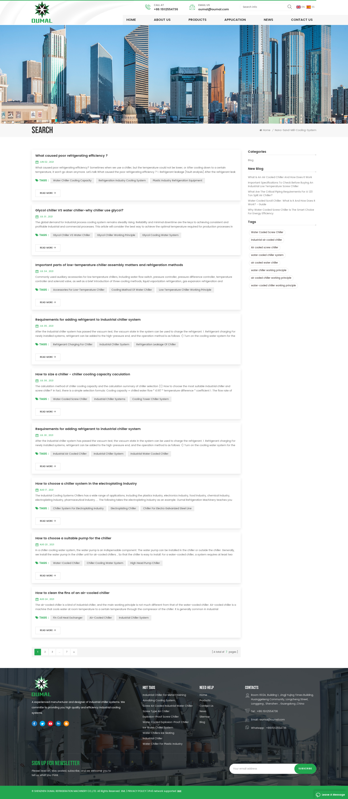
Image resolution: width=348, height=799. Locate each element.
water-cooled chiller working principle (273, 286)
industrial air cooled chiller (266, 240)
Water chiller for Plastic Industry (163, 744)
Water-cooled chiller (66, 563)
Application (235, 19)
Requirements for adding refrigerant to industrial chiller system (88, 319)
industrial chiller (152, 738)
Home (131, 19)
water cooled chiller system (267, 255)
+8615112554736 (276, 728)
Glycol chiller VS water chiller (71, 235)
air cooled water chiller (264, 263)
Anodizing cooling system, (159, 700)
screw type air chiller (156, 711)
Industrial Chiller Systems (109, 399)
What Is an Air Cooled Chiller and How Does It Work (280, 177)
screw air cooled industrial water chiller (168, 706)
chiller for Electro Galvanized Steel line (167, 508)
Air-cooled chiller (101, 618)
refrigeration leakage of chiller (156, 344)
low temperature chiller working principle (185, 290)
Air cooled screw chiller (264, 248)
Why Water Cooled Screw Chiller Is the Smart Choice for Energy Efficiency (281, 211)
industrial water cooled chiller (149, 454)
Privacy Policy (137, 791)
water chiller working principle (268, 270)
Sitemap (205, 717)
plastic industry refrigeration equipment (177, 180)
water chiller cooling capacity (72, 180)
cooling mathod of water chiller (131, 290)
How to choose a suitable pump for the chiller (73, 538)
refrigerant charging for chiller (72, 344)
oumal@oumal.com (213, 9)
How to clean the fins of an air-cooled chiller (72, 593)
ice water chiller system (158, 728)
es (313, 7)
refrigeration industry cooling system (122, 180)
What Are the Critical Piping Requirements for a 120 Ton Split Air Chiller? (280, 193)
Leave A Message (333, 795)
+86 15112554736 (166, 9)
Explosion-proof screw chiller (161, 717)
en (303, 7)
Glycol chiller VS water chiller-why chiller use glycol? (79, 210)
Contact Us (302, 19)
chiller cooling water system (105, 563)
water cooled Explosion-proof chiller (166, 722)
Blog (250, 160)
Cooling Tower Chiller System (150, 399)
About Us (162, 19)
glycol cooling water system (160, 235)
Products (197, 19)
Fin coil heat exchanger (67, 618)
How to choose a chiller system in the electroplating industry (86, 483)
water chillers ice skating (158, 733)
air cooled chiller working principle (271, 278)
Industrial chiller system (134, 618)
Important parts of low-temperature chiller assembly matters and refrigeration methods (109, 265)
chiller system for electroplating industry (78, 508)
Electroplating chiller (123, 508)
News (203, 711)
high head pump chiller (145, 563)
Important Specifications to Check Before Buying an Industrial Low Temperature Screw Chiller (280, 184)
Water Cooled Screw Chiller (267, 232)
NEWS (268, 19)
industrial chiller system (114, 344)
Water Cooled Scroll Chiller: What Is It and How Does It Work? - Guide (281, 202)
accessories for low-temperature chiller (78, 290)
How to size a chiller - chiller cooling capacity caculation (82, 374)
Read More (46, 193)
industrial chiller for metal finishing (164, 695)
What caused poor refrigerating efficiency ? (71, 155)
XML (123, 791)
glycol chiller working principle (116, 235)
